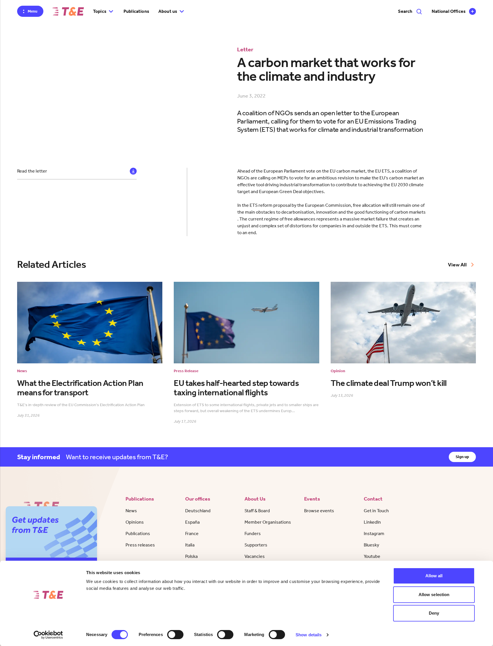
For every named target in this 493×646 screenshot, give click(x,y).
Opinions (135, 522)
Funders (253, 533)
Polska (191, 556)
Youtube (372, 556)
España (192, 522)
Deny (434, 613)
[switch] (175, 634)
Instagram (374, 533)
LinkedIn (372, 522)
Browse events (319, 510)
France (192, 533)
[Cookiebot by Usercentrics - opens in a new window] (48, 635)
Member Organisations (268, 522)
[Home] (68, 11)
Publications (136, 11)
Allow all (434, 575)
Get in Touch (376, 510)
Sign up (462, 456)
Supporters (256, 545)
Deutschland (198, 510)
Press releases (140, 545)
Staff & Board (257, 510)
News (131, 510)
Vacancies (255, 556)
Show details (309, 634)
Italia (190, 545)
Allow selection (434, 594)
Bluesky (371, 545)
